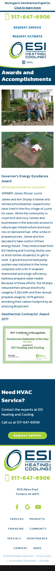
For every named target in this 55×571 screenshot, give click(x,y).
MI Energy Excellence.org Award (23, 187)
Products (37, 519)
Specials (14, 538)
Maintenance (37, 538)
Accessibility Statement (22, 560)
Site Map (44, 560)
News (38, 548)
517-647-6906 (30, 16)
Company (20, 548)
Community (38, 529)
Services (17, 519)
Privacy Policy (43, 556)
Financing (16, 529)
